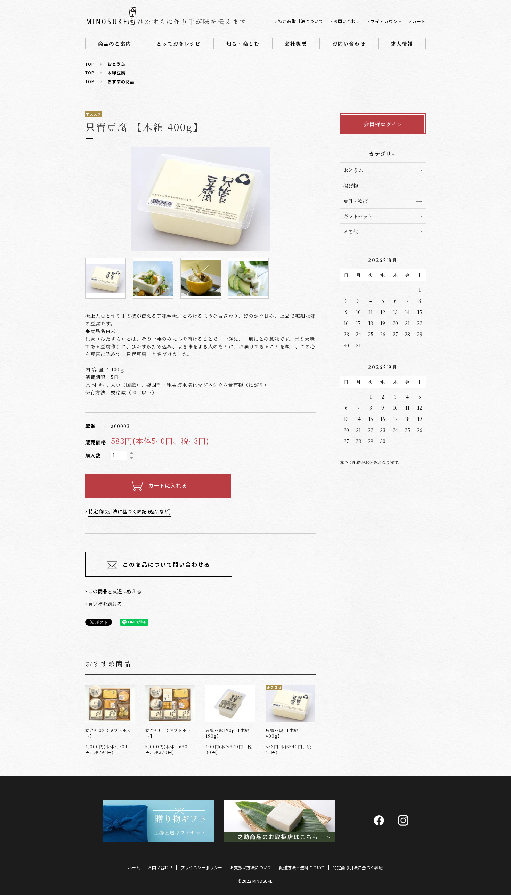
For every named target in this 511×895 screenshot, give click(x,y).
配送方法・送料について (302, 867)
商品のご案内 (114, 43)
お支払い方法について (250, 867)
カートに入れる (167, 485)
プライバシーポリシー (201, 867)
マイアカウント (386, 21)
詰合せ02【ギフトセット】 (108, 733)
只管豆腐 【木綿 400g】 (282, 733)
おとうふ (116, 64)
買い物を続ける (105, 603)
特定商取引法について (300, 21)
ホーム (134, 867)
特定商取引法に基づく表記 (358, 867)
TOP (90, 64)
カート (419, 21)
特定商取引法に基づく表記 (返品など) (129, 511)
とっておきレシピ (178, 43)
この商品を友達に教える (114, 591)
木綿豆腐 (116, 73)
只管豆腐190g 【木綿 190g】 (227, 733)
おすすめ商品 (121, 81)
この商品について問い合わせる (166, 564)
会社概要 (296, 43)
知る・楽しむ (243, 43)
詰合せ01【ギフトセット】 (168, 733)
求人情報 (402, 43)
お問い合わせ (346, 21)
